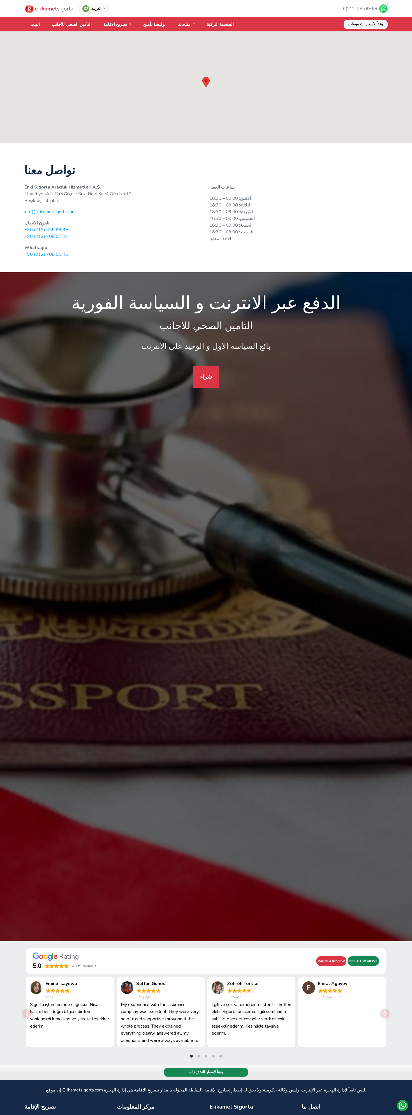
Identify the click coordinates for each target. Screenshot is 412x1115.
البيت (35, 24)
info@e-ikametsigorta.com (50, 212)
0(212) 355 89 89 (360, 8)
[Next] (385, 1013)
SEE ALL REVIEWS (363, 961)
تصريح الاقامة (115, 24)
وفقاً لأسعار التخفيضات (365, 24)
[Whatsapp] (402, 1105)
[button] (206, 82)
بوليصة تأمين (154, 24)
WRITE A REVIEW (331, 961)
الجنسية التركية (220, 24)
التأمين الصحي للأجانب (72, 24)
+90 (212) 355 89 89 (46, 230)
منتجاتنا (184, 24)
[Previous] (27, 1013)
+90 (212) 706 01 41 (46, 236)
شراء (206, 376)
